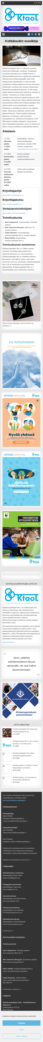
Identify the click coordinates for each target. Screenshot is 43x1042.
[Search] (39, 34)
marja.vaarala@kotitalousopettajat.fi (15, 821)
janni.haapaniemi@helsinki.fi (13, 953)
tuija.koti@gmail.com (10, 889)
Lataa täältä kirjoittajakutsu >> (13, 204)
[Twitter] (28, 34)
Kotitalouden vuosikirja (21, 41)
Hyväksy (21, 1023)
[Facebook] (32, 34)
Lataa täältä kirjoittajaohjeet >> (13, 195)
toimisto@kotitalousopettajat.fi (27, 149)
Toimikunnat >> (8, 931)
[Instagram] (35, 34)
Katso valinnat (21, 1036)
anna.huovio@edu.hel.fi (11, 901)
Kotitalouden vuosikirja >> (12, 989)
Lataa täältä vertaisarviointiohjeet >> (15, 213)
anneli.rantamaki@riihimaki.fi (13, 924)
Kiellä (21, 1030)
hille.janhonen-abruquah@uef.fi (13, 962)
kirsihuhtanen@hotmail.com (12, 912)
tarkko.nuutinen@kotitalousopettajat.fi (16, 980)
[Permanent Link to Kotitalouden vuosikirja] (21, 56)
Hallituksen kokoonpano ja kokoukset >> (17, 860)
